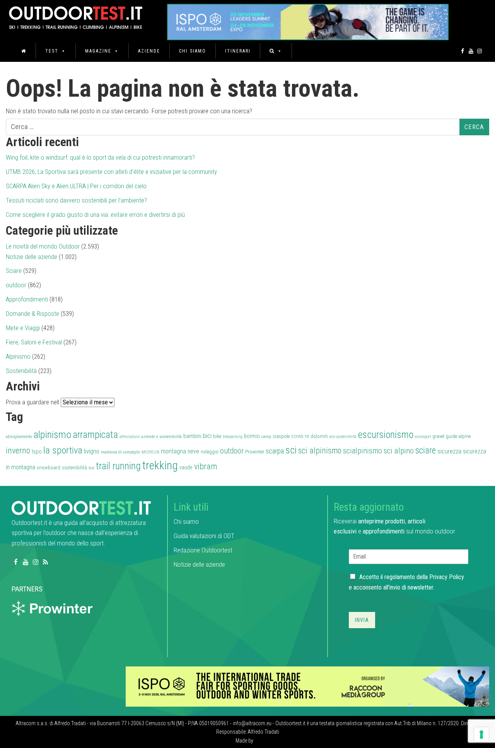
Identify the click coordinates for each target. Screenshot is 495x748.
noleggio (209, 452)
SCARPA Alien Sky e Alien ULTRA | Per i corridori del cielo (76, 186)
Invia (362, 620)
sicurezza (449, 451)
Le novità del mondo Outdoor (43, 246)
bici (207, 436)
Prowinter (254, 452)
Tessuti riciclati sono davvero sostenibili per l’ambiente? (76, 200)
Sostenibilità (21, 371)
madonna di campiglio (120, 452)
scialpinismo (362, 450)
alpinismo (52, 434)
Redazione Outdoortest (203, 550)
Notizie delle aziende (31, 257)
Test (51, 51)
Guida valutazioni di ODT (204, 536)
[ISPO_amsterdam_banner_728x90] (308, 19)
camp (266, 436)
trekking (160, 465)
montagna (173, 451)
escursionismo (385, 434)
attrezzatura (129, 436)
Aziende (149, 51)
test (91, 467)
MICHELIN (150, 452)
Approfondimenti (27, 299)
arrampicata (95, 434)
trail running (118, 466)
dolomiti (319, 436)
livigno (91, 451)
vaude (186, 467)
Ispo (37, 451)
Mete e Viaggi (23, 328)
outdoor (16, 285)
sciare (425, 450)
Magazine (98, 51)
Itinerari (238, 51)
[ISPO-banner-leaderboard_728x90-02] (307, 686)
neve (193, 451)
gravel (438, 436)
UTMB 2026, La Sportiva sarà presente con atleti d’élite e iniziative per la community (111, 171)
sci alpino (399, 450)
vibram (205, 466)
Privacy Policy (446, 577)
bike (217, 436)
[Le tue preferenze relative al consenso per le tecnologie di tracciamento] (481, 734)
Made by (245, 741)
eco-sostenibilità (343, 436)
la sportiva (62, 450)
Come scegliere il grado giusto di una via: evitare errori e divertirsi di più (95, 214)
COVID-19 (300, 436)
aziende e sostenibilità (161, 436)
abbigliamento (19, 436)
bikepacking (232, 436)
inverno (18, 450)
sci (291, 450)
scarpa (275, 450)
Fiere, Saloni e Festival (34, 342)
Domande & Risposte (32, 313)
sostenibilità (74, 467)
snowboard (48, 467)
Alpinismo (18, 356)
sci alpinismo (319, 450)
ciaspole (281, 436)
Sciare (14, 270)
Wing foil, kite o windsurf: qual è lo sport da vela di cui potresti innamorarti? (100, 157)
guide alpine (458, 436)
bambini (192, 436)
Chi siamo (192, 51)
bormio (252, 436)
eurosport (423, 436)
